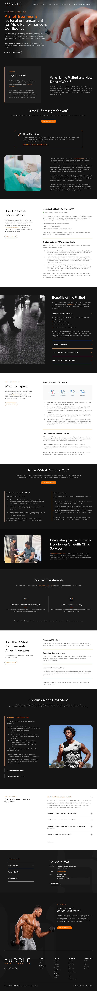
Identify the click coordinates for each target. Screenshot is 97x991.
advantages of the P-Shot (11, 227)
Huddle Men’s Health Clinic (57, 553)
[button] (72, 314)
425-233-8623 (61, 871)
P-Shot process (15, 395)
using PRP (71, 304)
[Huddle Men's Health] (13, 4)
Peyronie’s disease (79, 158)
